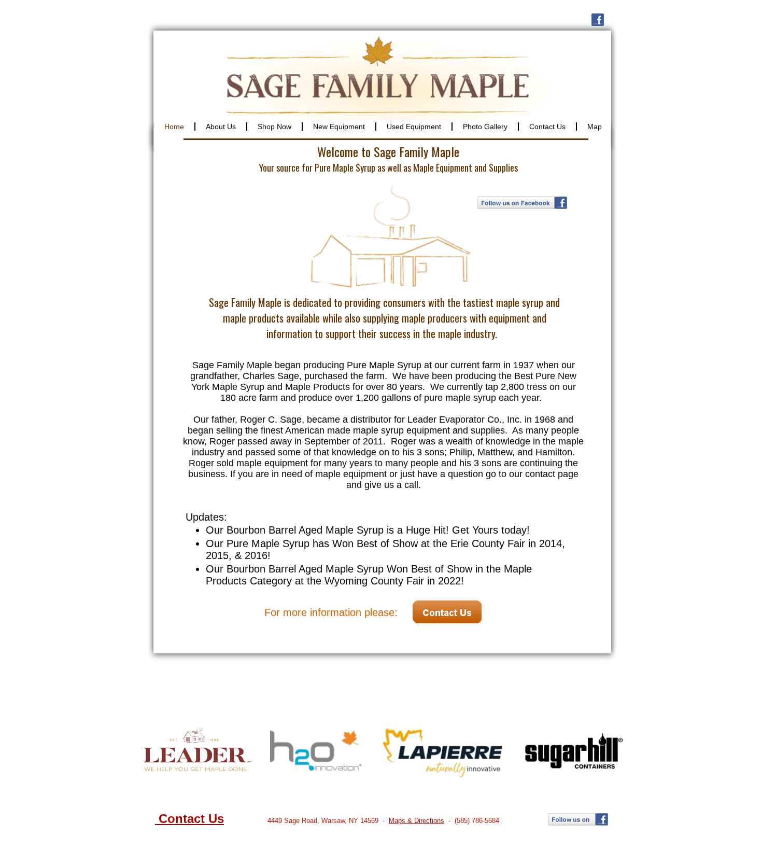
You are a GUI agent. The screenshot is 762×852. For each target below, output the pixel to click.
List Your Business (497, 843)
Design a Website (440, 843)
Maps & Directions (416, 821)
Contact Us (189, 819)
